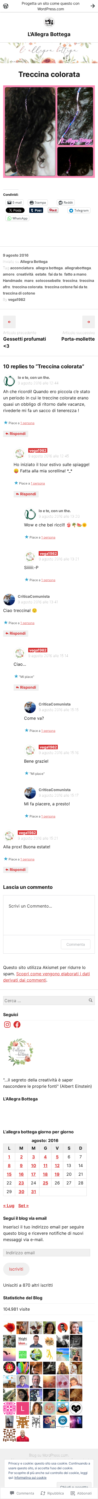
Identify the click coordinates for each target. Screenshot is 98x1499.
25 (45, 1183)
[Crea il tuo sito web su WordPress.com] (49, 6)
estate (40, 274)
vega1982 (16, 299)
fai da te (55, 274)
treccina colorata (27, 287)
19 (57, 1174)
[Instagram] (7, 1024)
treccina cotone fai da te (66, 287)
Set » (23, 1205)
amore (8, 274)
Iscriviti (16, 1269)
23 (21, 1183)
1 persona (27, 423)
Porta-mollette (78, 339)
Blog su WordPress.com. (49, 1455)
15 (9, 1174)
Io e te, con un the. (34, 377)
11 (45, 1165)
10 (33, 1165)
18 (45, 1174)
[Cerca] (90, 1000)
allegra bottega (49, 268)
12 (57, 1165)
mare (28, 280)
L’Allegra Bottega (20, 1098)
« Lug (8, 1205)
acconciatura (22, 268)
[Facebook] (17, 1024)
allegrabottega (78, 268)
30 (21, 1191)
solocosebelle (48, 280)
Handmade (12, 280)
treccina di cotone (19, 293)
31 (33, 1191)
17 (33, 1174)
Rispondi (17, 433)
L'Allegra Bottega (49, 34)
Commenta (75, 944)
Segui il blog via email (25, 1218)
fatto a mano (75, 274)
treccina (70, 280)
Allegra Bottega (34, 261)
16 (21, 1174)
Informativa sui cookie (30, 1478)
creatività (24, 274)
